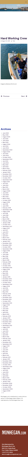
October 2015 (7, 266)
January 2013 (6, 318)
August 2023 (6, 152)
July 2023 (5, 153)
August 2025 (6, 137)
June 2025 (6, 140)
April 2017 (5, 236)
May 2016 (5, 256)
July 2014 (5, 288)
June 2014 (5, 290)
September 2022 (7, 159)
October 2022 (7, 157)
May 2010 (5, 374)
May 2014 (5, 292)
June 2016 (5, 254)
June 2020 (6, 195)
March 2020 (6, 198)
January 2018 (6, 223)
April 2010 (5, 376)
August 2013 (6, 305)
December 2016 (7, 243)
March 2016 (6, 260)
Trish (14, 41)
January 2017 (6, 241)
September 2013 (7, 303)
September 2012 (7, 325)
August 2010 (6, 368)
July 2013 (5, 307)
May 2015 (5, 273)
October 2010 (7, 365)
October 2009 (7, 387)
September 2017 (7, 226)
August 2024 (6, 144)
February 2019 (7, 208)
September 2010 (7, 366)
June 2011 (5, 350)
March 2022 (6, 168)
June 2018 (5, 215)
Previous (6, 96)
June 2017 (5, 232)
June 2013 (5, 308)
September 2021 (7, 180)
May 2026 (5, 135)
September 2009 (8, 389)
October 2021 (6, 178)
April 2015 (5, 275)
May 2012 (5, 333)
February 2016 (7, 262)
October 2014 (7, 282)
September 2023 (7, 150)
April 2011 (5, 353)
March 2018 (6, 219)
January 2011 (6, 359)
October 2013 (6, 301)
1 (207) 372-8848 (7, 452)
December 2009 (7, 383)
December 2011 (7, 342)
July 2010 (5, 370)
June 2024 (6, 148)
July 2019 (5, 204)
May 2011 (5, 351)
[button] (26, 2)
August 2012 (6, 327)
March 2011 (6, 355)
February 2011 (6, 357)
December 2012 (7, 320)
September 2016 (7, 249)
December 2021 (7, 174)
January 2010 (6, 381)
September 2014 (7, 284)
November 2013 (7, 299)
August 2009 (6, 391)
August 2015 (6, 269)
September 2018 (7, 209)
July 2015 (5, 271)
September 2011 (7, 344)
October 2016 (7, 247)
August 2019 (6, 202)
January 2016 (6, 264)
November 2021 (7, 176)
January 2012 (6, 340)
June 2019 (5, 206)
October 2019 (7, 200)
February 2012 (7, 338)
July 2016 (5, 252)
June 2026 (6, 133)
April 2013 (5, 312)
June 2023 (6, 155)
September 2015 (7, 267)
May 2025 (5, 142)
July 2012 (5, 329)
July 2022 (5, 161)
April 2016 (5, 258)
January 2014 (6, 295)
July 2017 (5, 230)
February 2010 (7, 379)
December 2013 (7, 297)
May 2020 (5, 196)
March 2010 (6, 378)
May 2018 (5, 217)
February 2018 (7, 221)
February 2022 (7, 170)
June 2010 (5, 372)
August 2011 (6, 346)
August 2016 (6, 251)
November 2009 (7, 385)
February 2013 (7, 316)
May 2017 (5, 234)
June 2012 (5, 331)
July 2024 (5, 146)
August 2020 (6, 191)
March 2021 (6, 189)
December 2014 (7, 279)
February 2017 (7, 239)
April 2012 (5, 335)
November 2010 (7, 363)
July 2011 (5, 348)
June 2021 (5, 185)
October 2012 (6, 323)
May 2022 (5, 165)
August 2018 (6, 211)
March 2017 (6, 238)
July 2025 (5, 138)
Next (23, 96)
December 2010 (7, 361)
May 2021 (5, 187)
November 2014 (7, 280)
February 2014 (7, 294)
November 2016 (7, 245)
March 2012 (6, 337)
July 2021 (5, 183)
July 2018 (5, 213)
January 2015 (6, 277)
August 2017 (6, 228)
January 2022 (6, 172)
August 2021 (6, 181)
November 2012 (7, 322)
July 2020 (5, 193)
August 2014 (6, 286)
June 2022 (6, 163)
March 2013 (6, 314)
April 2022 (5, 167)
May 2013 (5, 310)
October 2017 (7, 224)
